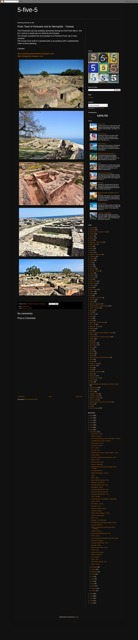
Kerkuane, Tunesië (27, 308)
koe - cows (93, 324)
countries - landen (95, 271)
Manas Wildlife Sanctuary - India (100, 480)
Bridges (92, 252)
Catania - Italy (95, 550)
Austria (92, 236)
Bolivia (91, 248)
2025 (91, 418)
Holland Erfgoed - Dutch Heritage (99, 306)
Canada (92, 258)
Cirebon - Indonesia (96, 554)
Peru (91, 349)
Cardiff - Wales (95, 455)
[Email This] (50, 304)
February (94, 588)
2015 (91, 603)
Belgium (92, 238)
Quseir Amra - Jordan (97, 434)
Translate (101, 108)
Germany (92, 299)
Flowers (92, 291)
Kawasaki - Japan (96, 545)
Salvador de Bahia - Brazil (98, 508)
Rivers (91, 359)
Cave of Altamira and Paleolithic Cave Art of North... (105, 538)
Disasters (92, 277)
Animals (92, 227)
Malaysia (92, 328)
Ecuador (92, 285)
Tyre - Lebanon (95, 557)
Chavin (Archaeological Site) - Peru (101, 533)
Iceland (92, 310)
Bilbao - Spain (95, 477)
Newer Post (21, 396)
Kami (99, 163)
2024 (91, 420)
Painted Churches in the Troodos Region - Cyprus (105, 452)
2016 (91, 600)
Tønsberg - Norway (96, 510)
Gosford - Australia (96, 436)
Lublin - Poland (95, 501)
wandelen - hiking (95, 396)
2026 (91, 415)
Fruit (91, 295)
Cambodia (92, 256)
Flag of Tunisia (102, 134)
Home (50, 396)
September (94, 572)
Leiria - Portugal (95, 496)
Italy (91, 318)
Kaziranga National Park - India (99, 489)
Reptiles (92, 355)
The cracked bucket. (96, 470)
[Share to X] (54, 304)
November (94, 567)
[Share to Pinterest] (57, 304)
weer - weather (94, 400)
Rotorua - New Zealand (97, 515)
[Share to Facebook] (55, 304)
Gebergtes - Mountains (96, 297)
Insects (92, 316)
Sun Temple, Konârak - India (99, 561)
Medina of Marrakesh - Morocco (100, 473)
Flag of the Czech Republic (105, 173)
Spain (91, 367)
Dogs (91, 279)
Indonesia (92, 314)
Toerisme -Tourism (95, 378)
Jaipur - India (94, 559)
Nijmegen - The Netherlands (99, 520)
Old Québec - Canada (97, 503)
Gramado (100, 183)
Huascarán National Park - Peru (100, 494)
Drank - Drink (93, 281)
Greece (92, 301)
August (93, 574)
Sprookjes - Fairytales (96, 371)
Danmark (92, 275)
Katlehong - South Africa (97, 482)
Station (92, 374)
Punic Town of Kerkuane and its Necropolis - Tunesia (105, 438)
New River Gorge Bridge (104, 213)
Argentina (92, 229)
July (92, 576)
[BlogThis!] (52, 304)
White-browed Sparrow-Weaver (106, 153)
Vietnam (92, 391)
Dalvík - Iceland (95, 564)
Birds (91, 246)
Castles (92, 260)
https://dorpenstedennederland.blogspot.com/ (35, 54)
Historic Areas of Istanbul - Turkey (100, 513)
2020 (91, 429)
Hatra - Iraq (94, 518)
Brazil (91, 250)
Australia (92, 234)
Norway (92, 347)
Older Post (79, 396)
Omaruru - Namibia (96, 525)
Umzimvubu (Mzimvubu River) (99, 492)
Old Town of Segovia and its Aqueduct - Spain (103, 457)
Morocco (92, 334)
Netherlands (93, 343)
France (92, 293)
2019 (91, 593)
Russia (92, 361)
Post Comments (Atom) (31, 399)
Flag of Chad (101, 124)
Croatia (92, 273)
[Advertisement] (50, 379)
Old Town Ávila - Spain (97, 462)
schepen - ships (94, 363)
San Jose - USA (95, 450)
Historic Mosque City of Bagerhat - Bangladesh (104, 499)
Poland (92, 351)
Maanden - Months (95, 326)
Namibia (92, 339)
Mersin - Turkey (95, 459)
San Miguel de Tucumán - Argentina (101, 441)
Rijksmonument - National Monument (100, 357)
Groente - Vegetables (95, 304)
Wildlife (92, 404)
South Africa (93, 365)
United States (93, 387)
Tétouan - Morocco (96, 531)
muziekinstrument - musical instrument (100, 337)
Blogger (76, 617)
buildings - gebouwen (96, 254)
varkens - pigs (93, 389)
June (92, 579)
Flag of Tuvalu (102, 203)
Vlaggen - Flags (94, 393)
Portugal (92, 353)
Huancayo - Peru (96, 506)
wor (91, 406)
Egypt (91, 287)
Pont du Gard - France (97, 443)
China (91, 266)
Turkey (91, 382)
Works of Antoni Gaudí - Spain (99, 547)
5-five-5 (27, 9)
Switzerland (93, 376)
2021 (91, 427)
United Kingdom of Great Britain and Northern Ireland (104, 384)
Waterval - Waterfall (95, 398)
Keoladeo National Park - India (99, 485)
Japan (91, 320)
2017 (91, 598)
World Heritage (25, 306)
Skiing (93, 475)
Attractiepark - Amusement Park (98, 232)
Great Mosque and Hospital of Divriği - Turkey (103, 522)
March (93, 586)
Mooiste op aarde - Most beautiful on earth (101, 332)
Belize (91, 240)
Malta (91, 330)
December (94, 432)
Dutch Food (93, 283)
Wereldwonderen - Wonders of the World (101, 402)
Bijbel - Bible (93, 244)
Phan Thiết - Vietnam (97, 445)
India (91, 312)
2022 (91, 425)
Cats (91, 262)
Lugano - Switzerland (97, 464)
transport (92, 380)
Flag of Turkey (102, 143)
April (92, 583)
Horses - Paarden (94, 308)
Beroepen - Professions (96, 242)
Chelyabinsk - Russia (97, 487)
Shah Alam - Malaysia (97, 540)
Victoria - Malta (95, 536)
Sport (91, 369)
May (92, 581)
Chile (91, 264)
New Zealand (93, 345)
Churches (92, 269)
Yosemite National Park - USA (99, 543)
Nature (91, 341)
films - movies (93, 289)
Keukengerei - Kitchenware (97, 322)
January (93, 590)
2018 (91, 596)
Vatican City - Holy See (97, 552)
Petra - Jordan (95, 448)
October (93, 569)
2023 (91, 422)
